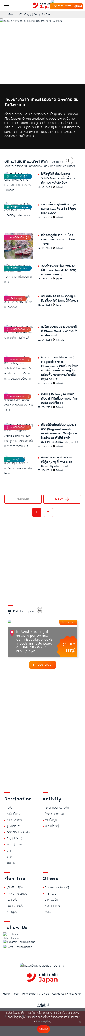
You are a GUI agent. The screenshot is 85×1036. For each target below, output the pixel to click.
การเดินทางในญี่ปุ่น (17, 893)
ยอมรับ (43, 1029)
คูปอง (77, 6)
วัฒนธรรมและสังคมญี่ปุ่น (58, 887)
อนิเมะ (48, 912)
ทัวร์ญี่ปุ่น (12, 912)
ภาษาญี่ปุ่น (50, 893)
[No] (79, 1022)
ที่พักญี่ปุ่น (12, 900)
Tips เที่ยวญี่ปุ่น (15, 906)
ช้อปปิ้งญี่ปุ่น (52, 820)
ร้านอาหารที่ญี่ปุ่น (54, 814)
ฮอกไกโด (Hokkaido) (19, 832)
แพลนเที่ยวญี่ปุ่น (53, 826)
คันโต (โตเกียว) (15, 814)
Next (59, 499)
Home (6, 994)
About (16, 994)
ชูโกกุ (9, 856)
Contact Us (58, 994)
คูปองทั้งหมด (43, 665)
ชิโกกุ (9, 850)
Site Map (44, 994)
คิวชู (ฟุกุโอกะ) (14, 838)
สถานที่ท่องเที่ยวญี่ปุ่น (57, 808)
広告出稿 (43, 1005)
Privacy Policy (74, 994)
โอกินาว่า (12, 863)
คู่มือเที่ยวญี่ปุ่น (15, 887)
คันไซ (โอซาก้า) (15, 820)
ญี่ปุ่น (10, 808)
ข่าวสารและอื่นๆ (53, 906)
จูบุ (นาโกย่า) (13, 826)
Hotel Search (29, 994)
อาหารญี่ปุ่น (51, 900)
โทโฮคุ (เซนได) (14, 844)
